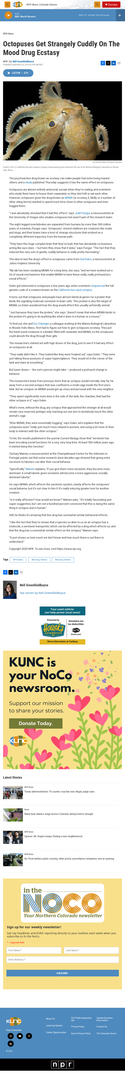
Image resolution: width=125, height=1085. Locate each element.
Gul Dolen (85, 259)
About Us (50, 1019)
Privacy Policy (77, 1027)
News (26, 809)
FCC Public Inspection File (81, 1019)
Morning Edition (39, 559)
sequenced (98, 285)
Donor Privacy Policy (81, 1033)
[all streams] (120, 15)
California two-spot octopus (75, 289)
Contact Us (101, 1027)
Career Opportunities (56, 1032)
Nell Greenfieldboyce (23, 61)
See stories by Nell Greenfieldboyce (43, 593)
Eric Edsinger (41, 323)
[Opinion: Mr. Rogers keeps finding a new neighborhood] (13, 837)
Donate (112, 4)
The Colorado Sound (106, 1033)
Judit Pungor (82, 213)
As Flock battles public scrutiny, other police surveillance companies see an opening (69, 858)
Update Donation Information (104, 1019)
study (28, 182)
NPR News (8, 33)
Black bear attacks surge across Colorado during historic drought (58, 814)
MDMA (69, 197)
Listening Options (54, 1025)
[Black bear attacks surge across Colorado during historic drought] (13, 815)
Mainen (30, 469)
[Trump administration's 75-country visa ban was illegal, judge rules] (13, 792)
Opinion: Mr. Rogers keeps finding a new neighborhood (53, 836)
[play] (8, 15)
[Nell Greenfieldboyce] (10, 590)
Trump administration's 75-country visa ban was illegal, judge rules (59, 791)
